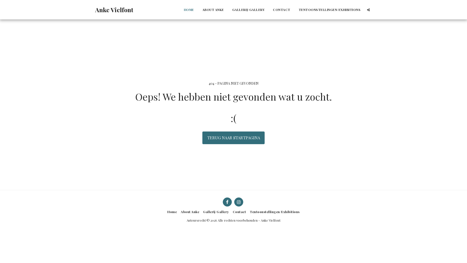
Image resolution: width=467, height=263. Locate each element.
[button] (368, 9)
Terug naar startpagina (233, 137)
